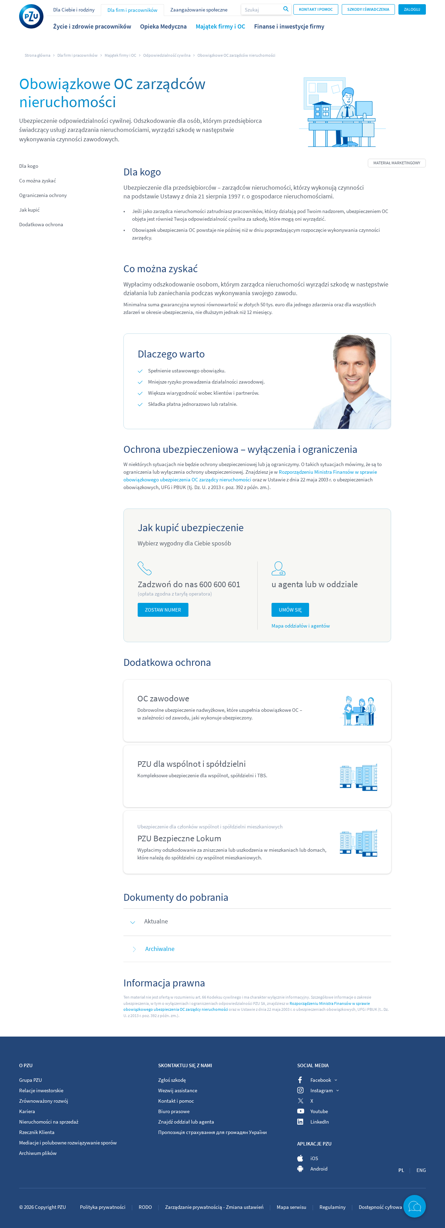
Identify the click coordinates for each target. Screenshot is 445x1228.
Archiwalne (160, 949)
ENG (421, 1170)
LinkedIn (319, 1121)
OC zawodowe (163, 698)
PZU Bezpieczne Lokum (179, 838)
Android (318, 1168)
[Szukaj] (286, 9)
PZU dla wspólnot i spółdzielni (191, 763)
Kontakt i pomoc (316, 9)
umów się (290, 609)
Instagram (321, 1090)
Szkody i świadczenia (368, 9)
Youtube (319, 1111)
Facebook (320, 1080)
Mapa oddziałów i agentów (301, 625)
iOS (314, 1158)
